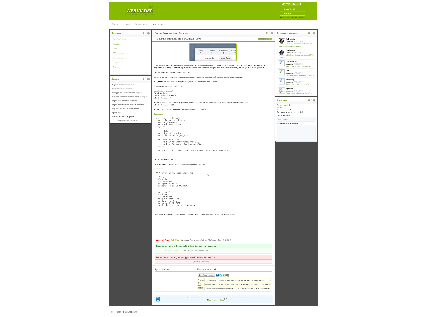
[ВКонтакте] (217, 275)
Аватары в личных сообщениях (298, 66)
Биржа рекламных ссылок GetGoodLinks (128, 105)
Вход (222, 300)
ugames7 (289, 89)
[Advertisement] (214, 11)
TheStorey (212, 240)
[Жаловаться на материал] (264, 240)
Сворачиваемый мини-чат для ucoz (300, 75)
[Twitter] (221, 275)
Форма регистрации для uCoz (298, 84)
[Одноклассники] (224, 275)
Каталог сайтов (141, 24)
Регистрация (285, 17)
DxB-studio (290, 39)
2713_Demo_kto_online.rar (168, 250)
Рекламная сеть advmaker (122, 89)
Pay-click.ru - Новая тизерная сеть (125, 109)
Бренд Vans (116, 113)
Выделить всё (158, 114)
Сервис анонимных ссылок (123, 85)
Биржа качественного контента (124, 101)
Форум (127, 24)
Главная (115, 24)
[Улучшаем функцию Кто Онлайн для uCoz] (213, 61)
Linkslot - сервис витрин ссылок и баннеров (129, 97)
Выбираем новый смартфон (123, 117)
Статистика (158, 24)
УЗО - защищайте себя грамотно (125, 121)
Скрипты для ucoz (170, 33)
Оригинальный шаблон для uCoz (299, 93)
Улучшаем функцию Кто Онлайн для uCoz (174, 262)
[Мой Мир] (228, 275)
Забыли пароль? (298, 17)
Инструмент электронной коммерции (127, 93)
